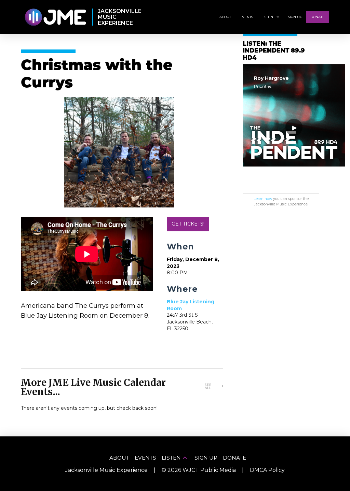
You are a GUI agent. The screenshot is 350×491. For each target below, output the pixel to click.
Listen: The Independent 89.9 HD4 (274, 51)
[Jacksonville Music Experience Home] (55, 17)
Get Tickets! (188, 224)
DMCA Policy (267, 470)
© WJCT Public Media (199, 470)
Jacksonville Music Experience (106, 470)
